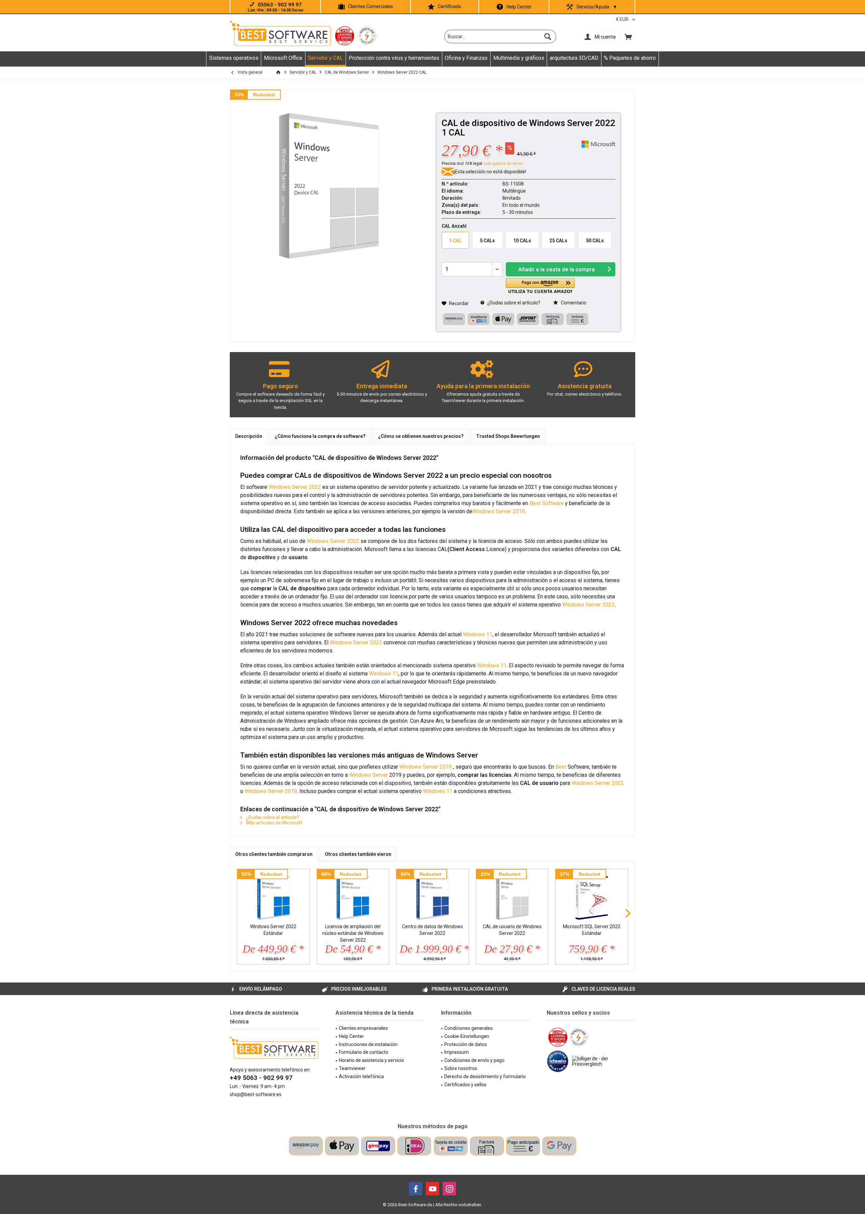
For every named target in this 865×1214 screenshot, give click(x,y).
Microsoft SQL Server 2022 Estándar (591, 930)
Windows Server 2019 (498, 511)
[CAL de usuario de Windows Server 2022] (512, 896)
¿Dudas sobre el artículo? (513, 302)
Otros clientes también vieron (358, 854)
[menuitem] (628, 36)
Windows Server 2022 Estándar (273, 930)
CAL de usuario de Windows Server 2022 (512, 930)
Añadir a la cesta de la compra (556, 269)
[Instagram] (449, 1188)
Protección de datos (465, 1044)
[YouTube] (432, 1188)
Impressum (456, 1052)
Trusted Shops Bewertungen (508, 436)
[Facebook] (415, 1188)
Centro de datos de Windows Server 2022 (432, 930)
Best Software (546, 503)
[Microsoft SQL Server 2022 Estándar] (591, 896)
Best (560, 767)
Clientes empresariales (363, 1028)
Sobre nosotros (460, 1068)
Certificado (449, 6)
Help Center (519, 6)
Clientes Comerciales (370, 6)
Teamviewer (352, 1068)
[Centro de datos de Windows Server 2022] (432, 896)
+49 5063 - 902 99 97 (261, 1078)
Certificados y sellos (465, 1084)
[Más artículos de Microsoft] (598, 144)
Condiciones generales (468, 1028)
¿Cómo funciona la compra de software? (320, 436)
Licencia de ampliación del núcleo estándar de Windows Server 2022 (353, 933)
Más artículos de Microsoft (273, 822)
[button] (540, 285)
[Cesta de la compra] (628, 36)
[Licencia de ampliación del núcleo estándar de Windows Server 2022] (353, 896)
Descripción (248, 436)
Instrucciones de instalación (368, 1044)
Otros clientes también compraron (274, 854)
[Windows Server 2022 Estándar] (273, 896)
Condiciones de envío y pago (474, 1060)
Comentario (573, 302)
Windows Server (368, 775)
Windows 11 (477, 634)
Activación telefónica (361, 1076)
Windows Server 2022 (295, 487)
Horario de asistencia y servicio (371, 1060)
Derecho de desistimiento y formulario (485, 1076)
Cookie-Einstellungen (466, 1036)
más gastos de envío (503, 163)
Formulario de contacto (363, 1052)
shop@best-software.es (255, 1094)
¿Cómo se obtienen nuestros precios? (421, 436)
